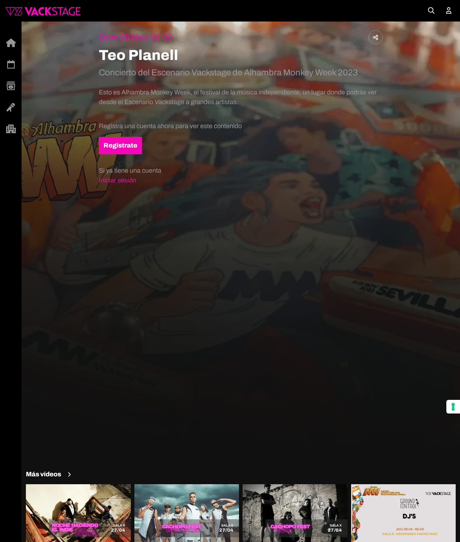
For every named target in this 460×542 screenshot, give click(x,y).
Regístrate (120, 145)
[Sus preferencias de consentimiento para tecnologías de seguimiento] (453, 406)
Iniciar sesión (117, 180)
